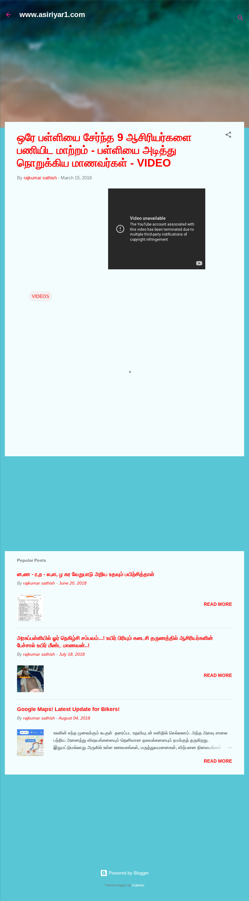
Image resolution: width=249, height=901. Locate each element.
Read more (218, 604)
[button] (228, 135)
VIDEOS (40, 296)
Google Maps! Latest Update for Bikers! (68, 709)
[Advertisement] (127, 73)
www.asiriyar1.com (52, 14)
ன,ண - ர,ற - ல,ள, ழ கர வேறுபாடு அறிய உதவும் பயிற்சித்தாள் (85, 574)
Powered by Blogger (128, 872)
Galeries (138, 885)
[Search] (240, 19)
